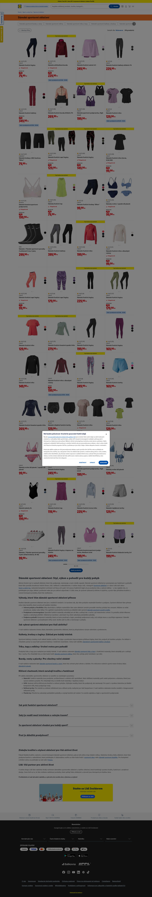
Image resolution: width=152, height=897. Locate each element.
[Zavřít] (106, 434)
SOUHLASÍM (103, 462)
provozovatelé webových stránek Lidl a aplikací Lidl (61, 437)
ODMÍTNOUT (82, 462)
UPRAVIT (92, 462)
